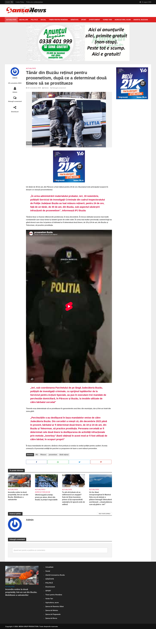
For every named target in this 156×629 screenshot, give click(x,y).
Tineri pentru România (58, 20)
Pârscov (43, 454)
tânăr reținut (64, 454)
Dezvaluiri (23, 20)
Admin (14, 78)
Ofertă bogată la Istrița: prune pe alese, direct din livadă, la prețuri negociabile (46, 497)
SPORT (83, 20)
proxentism (53, 454)
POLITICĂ (34, 20)
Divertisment (94, 20)
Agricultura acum (42, 492)
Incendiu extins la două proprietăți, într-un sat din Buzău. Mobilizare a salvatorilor (18, 495)
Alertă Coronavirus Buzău (55, 575)
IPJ (37, 454)
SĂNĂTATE (74, 20)
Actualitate (11, 20)
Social (43, 20)
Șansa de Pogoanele (52, 614)
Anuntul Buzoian (140, 20)
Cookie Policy (20, 2)
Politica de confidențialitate (34, 2)
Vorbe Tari (107, 20)
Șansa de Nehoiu (51, 610)
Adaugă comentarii (15, 101)
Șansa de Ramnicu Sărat (54, 606)
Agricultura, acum (123, 20)
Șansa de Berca (51, 618)
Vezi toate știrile (104, 513)
